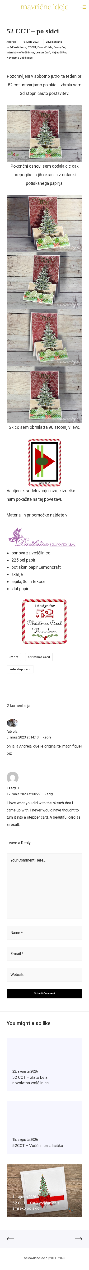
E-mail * (16, 953)
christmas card (39, 657)
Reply (46, 737)
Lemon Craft (43, 52)
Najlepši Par (59, 52)
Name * (16, 932)
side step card (20, 669)
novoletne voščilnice (20, 57)
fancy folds (44, 47)
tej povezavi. (50, 499)
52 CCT (32, 47)
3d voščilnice (18, 47)
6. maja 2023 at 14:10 (23, 737)
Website (17, 974)
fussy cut (60, 47)
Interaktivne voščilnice (20, 52)
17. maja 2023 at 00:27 (24, 794)
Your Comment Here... (28, 860)
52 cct (13, 657)
